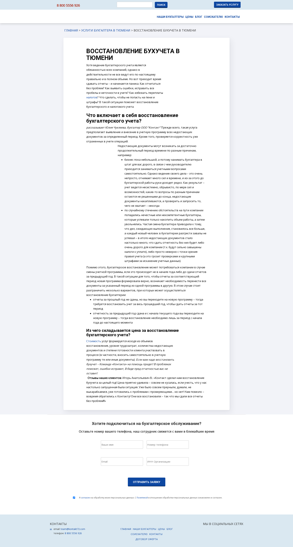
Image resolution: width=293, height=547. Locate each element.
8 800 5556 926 (68, 5)
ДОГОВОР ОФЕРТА (146, 539)
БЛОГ (198, 16)
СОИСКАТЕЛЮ (213, 16)
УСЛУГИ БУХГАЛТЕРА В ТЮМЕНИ (105, 30)
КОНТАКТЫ (232, 16)
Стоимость (93, 341)
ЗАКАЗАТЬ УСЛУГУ (227, 4)
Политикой (142, 497)
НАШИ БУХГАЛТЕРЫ (170, 16)
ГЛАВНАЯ (71, 30)
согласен (85, 497)
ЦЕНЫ (189, 16)
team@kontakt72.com (73, 529)
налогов (91, 97)
